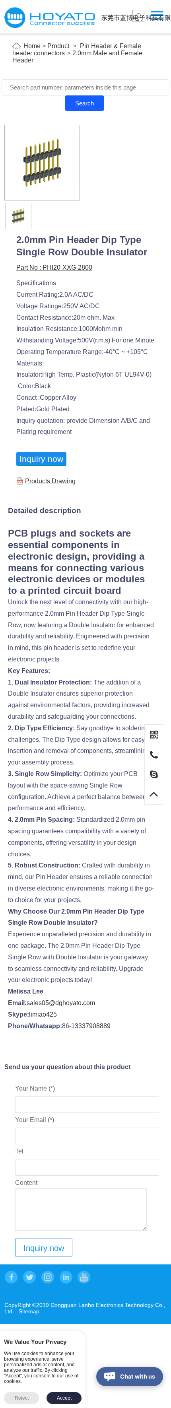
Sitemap (29, 1311)
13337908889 (91, 1026)
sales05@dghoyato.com (61, 1003)
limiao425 (43, 1014)
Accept (64, 1398)
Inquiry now (41, 458)
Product (58, 46)
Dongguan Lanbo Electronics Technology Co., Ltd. (49, 17)
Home (32, 46)
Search (84, 103)
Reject (22, 1398)
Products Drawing (50, 481)
